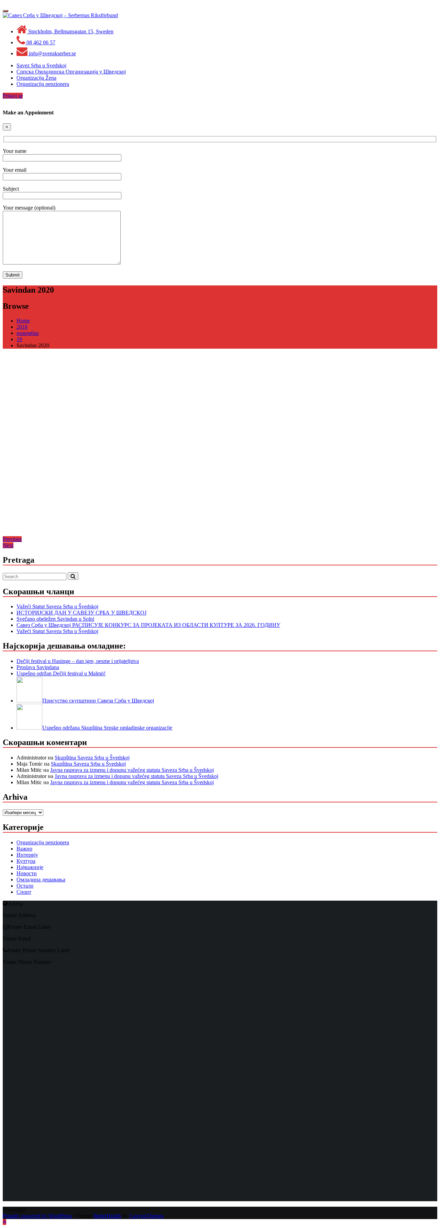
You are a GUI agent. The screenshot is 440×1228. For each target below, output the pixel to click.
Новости (26, 873)
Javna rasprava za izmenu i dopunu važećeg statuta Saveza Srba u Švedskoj (132, 770)
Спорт (23, 892)
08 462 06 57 (40, 42)
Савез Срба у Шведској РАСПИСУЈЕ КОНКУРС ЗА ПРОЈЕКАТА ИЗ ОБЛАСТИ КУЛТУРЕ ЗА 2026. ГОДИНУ (148, 625)
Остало (24, 886)
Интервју (27, 855)
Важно (24, 849)
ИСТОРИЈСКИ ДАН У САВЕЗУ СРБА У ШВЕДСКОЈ (81, 613)
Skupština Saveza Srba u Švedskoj (92, 758)
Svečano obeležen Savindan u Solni (55, 619)
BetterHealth (107, 1216)
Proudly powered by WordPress (37, 1216)
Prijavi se (13, 96)
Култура (25, 861)
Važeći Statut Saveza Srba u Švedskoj (57, 606)
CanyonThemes (146, 1216)
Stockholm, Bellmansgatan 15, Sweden (70, 31)
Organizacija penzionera (42, 842)
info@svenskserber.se (52, 53)
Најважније (29, 867)
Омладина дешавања (40, 879)
